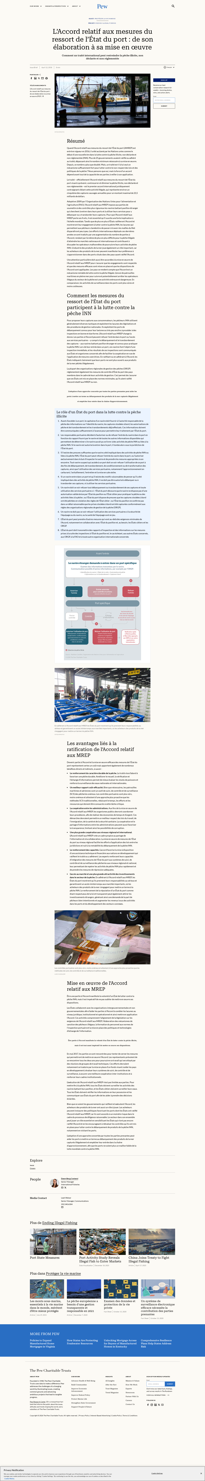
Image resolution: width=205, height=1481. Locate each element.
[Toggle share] (167, 72)
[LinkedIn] (155, 1404)
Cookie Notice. (9, 1478)
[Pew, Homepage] (102, 6)
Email (154, 96)
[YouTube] (162, 1404)
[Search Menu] (173, 6)
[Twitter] (159, 1405)
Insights (109, 1376)
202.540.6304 (66, 1204)
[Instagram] (151, 1404)
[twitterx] (39, 78)
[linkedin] (35, 78)
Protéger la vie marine (63, 1273)
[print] (46, 78)
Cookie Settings (157, 1473)
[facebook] (31, 78)
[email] (42, 78)
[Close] (201, 1473)
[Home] (50, 1370)
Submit (164, 106)
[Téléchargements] (173, 72)
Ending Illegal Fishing (59, 1223)
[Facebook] (148, 1404)
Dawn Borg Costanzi (69, 1178)
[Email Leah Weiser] (62, 1207)
